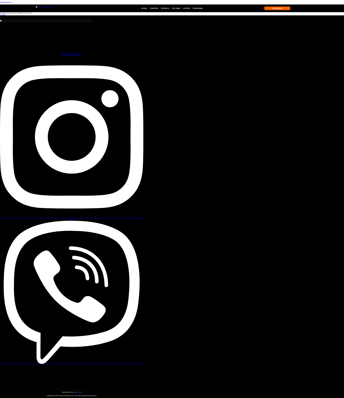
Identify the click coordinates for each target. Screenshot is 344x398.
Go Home (3, 14)
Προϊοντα (165, 8)
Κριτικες (186, 8)
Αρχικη (144, 8)
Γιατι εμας (176, 8)
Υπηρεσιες (154, 8)
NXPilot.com (77, 392)
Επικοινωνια (198, 8)
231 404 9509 (277, 8)
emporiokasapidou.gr (6, 2)
